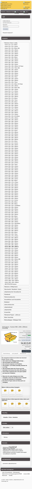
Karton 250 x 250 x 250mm (11, 112)
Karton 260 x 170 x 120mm (11, 114)
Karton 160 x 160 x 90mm (11, 57)
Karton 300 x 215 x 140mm (11, 127)
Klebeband (6, 302)
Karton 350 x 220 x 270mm (11, 162)
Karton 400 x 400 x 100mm (11, 196)
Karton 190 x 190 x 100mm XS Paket (14, 66)
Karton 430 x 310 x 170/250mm (12, 205)
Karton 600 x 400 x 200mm (11, 255)
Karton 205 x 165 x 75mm (11, 82)
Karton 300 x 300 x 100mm (11, 136)
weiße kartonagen (22, 452)
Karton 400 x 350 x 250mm (11, 194)
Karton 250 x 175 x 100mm (11, 107)
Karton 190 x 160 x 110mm (11, 64)
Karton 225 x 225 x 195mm (11, 96)
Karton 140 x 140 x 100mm (11, 50)
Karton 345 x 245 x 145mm (11, 161)
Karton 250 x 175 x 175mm (11, 109)
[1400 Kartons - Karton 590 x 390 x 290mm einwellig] (5, 391)
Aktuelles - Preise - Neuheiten (10, 417)
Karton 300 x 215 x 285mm (11, 132)
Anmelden (26, 13)
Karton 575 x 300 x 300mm (11, 239)
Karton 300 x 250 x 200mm (11, 134)
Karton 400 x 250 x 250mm (11, 189)
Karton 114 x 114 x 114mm (11, 46)
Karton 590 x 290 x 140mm (11, 245)
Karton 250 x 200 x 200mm (11, 110)
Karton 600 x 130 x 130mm (11, 250)
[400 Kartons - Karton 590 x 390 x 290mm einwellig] (19, 391)
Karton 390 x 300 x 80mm (11, 180)
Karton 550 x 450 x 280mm (11, 237)
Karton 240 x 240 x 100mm (11, 103)
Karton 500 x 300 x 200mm (11, 228)
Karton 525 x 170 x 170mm (11, 236)
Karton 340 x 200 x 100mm (11, 153)
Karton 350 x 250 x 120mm (11, 166)
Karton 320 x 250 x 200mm (11, 146)
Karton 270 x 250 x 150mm (11, 118)
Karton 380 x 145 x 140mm (11, 175)
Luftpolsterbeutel (8, 307)
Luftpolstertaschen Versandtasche (12, 291)
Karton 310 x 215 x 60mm (11, 141)
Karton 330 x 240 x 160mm (11, 148)
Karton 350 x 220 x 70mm (11, 164)
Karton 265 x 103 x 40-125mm (12, 116)
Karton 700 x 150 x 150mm (11, 266)
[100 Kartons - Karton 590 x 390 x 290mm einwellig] (12, 391)
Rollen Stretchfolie (8, 317)
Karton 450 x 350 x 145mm (11, 211)
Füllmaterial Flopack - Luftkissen (12, 314)
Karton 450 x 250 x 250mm (11, 209)
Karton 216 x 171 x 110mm (11, 91)
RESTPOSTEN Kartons (11, 284)
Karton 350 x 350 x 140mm (11, 171)
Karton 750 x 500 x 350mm (11, 271)
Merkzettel (26, 8)
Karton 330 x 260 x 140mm (11, 152)
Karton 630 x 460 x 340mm (11, 262)
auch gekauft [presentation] (15, 353)
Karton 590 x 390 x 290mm (12, 246)
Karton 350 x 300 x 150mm (11, 168)
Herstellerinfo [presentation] (23, 353)
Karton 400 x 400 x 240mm (11, 198)
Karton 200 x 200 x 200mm (11, 80)
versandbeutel (6, 453)
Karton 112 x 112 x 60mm (11, 44)
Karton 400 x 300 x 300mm (11, 193)
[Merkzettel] (27, 7)
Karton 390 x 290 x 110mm (11, 178)
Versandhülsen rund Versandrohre (12, 299)
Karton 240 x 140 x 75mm (11, 100)
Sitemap (5, 437)
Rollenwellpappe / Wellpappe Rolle (12, 320)
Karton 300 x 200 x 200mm (11, 123)
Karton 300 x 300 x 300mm (11, 139)
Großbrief (20, 450)
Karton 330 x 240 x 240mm (11, 150)
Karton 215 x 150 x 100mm (11, 85)
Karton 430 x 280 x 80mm (11, 203)
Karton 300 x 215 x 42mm (11, 130)
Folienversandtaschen (9, 297)
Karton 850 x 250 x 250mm (11, 275)
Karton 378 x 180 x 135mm (11, 173)
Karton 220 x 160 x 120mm (11, 94)
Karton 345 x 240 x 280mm (11, 159)
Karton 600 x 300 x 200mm (11, 252)
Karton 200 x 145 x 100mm (11, 73)
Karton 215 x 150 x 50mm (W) (12, 87)
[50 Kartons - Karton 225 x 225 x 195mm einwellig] (19, 404)
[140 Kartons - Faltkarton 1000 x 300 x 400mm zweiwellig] (5, 404)
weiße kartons (18, 449)
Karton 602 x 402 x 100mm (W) (12, 259)
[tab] (6, 353)
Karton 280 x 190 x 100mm (11, 119)
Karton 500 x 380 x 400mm (11, 230)
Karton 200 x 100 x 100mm (11, 71)
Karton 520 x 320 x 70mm (11, 234)
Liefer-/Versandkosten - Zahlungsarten (11, 472)
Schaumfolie (7, 312)
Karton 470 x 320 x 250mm (11, 218)
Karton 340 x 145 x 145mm (11, 157)
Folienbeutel (7, 294)
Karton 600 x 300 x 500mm (11, 253)
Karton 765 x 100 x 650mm (11, 273)
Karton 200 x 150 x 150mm (11, 75)
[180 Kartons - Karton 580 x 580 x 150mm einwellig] (26, 404)
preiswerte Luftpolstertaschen (9, 463)
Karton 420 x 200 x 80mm (11, 202)
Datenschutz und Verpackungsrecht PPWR (12, 474)
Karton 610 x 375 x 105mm (11, 261)
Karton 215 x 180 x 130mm (11, 89)
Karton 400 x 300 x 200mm (11, 191)
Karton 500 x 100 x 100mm (11, 225)
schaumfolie (13, 453)
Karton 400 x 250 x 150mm (11, 186)
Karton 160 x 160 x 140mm (11, 55)
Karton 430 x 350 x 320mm (11, 207)
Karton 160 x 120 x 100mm (11, 53)
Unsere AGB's (26, 474)
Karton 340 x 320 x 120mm (11, 155)
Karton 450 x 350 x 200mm (11, 212)
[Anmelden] (27, 12)
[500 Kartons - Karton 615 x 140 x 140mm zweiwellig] (12, 404)
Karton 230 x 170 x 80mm (11, 98)
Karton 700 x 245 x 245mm (11, 268)
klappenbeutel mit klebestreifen (10, 450)
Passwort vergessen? (8, 32)
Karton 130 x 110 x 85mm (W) (12, 48)
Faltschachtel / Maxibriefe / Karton (12, 289)
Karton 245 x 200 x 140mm (11, 105)
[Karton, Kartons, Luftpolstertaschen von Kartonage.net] (7, 8)
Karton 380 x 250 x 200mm (11, 177)
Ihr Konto (17, 13)
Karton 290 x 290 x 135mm (11, 121)
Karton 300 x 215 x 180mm (11, 128)
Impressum (4, 475)
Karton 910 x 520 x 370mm (11, 277)
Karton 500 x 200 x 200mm (11, 227)
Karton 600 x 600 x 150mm (11, 257)
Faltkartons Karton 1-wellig (10, 43)
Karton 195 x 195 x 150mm (11, 69)
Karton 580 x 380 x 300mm (11, 241)
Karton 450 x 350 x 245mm (11, 214)
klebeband (5, 447)
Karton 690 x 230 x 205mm (11, 264)
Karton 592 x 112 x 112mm (11, 248)
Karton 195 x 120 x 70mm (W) (12, 68)
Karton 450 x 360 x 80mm (11, 216)
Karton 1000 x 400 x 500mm (12, 280)
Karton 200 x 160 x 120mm (11, 78)
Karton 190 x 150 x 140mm (11, 62)
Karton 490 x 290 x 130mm (11, 221)
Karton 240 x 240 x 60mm (11, 102)
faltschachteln (9, 449)
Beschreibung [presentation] (6, 353)
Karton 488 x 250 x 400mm (11, 220)
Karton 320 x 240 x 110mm (11, 144)
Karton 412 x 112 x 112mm (11, 200)
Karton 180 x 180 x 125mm (11, 60)
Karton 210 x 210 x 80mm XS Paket (14, 84)
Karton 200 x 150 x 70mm (11, 77)
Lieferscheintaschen (9, 304)
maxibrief (13, 447)
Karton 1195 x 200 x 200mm (12, 282)
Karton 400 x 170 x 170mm (11, 182)
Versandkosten (28, 346)
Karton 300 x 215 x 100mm (11, 125)
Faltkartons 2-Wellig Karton (11, 286)
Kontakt (10, 475)
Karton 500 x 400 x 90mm (11, 232)
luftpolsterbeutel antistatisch (10, 452)
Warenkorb (25, 4)
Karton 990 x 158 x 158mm (11, 278)
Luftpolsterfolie (7, 309)
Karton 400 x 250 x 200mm (11, 187)
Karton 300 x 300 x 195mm (11, 137)
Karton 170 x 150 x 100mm (11, 59)
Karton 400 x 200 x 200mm (11, 184)
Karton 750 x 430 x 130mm (11, 270)
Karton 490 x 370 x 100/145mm (12, 223)
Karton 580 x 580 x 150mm (11, 243)
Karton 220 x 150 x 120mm (11, 93)
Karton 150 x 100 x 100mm (11, 52)
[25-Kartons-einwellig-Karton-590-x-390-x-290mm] (9, 343)
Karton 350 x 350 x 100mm (11, 169)
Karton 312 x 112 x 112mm (11, 143)
